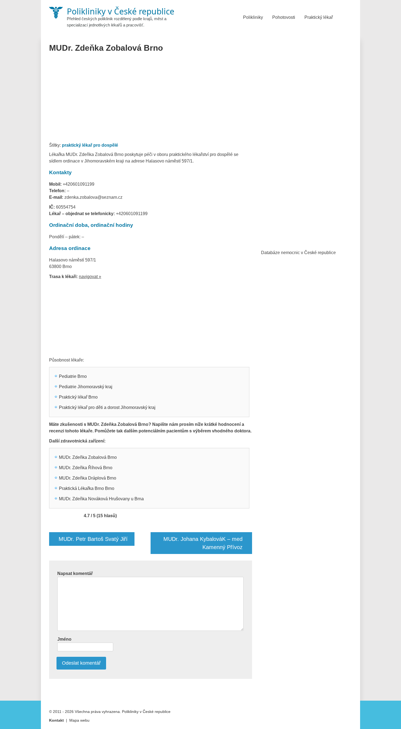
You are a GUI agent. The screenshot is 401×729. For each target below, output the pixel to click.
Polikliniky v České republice (146, 711)
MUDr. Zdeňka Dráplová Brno (87, 478)
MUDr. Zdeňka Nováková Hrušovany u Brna (101, 498)
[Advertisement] (150, 99)
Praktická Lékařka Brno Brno (86, 488)
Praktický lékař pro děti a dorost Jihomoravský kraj (107, 407)
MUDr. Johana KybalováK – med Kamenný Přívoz (203, 543)
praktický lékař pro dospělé (90, 145)
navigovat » (90, 276)
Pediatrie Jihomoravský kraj (85, 386)
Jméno (64, 639)
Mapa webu (79, 720)
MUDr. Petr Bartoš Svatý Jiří (93, 539)
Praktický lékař (318, 17)
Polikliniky (253, 17)
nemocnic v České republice (308, 252)
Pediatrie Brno (73, 376)
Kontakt (56, 720)
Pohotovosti (283, 17)
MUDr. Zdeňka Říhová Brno (85, 467)
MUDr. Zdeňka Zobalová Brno (88, 457)
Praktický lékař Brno (78, 397)
